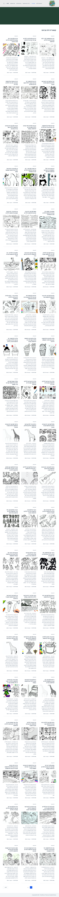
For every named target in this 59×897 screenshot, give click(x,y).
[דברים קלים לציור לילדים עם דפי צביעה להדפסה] (29, 48)
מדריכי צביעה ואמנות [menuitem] (26, 3)
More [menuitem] (8, 3)
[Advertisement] (29, 16)
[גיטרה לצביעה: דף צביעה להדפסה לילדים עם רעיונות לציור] (48, 478)
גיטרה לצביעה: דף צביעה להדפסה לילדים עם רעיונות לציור (47, 468)
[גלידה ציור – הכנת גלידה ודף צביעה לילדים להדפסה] (11, 307)
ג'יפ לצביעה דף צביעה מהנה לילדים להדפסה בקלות (30, 681)
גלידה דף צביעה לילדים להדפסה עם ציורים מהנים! (30, 383)
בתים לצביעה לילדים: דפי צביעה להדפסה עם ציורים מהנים (47, 724)
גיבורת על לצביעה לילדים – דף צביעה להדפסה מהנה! (29, 468)
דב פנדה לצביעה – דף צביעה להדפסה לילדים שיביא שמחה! (30, 170)
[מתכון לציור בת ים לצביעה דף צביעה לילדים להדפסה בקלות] (48, 776)
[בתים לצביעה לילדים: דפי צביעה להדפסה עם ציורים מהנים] (48, 733)
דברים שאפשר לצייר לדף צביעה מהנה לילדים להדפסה (47, 40)
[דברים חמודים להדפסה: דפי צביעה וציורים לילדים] (48, 135)
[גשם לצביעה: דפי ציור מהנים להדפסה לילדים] (29, 221)
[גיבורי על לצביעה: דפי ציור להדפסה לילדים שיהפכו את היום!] (11, 521)
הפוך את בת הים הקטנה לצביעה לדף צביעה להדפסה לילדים (11, 849)
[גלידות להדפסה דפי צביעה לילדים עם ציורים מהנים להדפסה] (29, 307)
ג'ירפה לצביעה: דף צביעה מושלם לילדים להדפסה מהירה (48, 681)
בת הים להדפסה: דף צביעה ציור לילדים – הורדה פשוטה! (49, 849)
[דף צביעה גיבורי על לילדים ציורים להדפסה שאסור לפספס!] (11, 564)
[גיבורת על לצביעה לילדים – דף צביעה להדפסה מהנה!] (29, 478)
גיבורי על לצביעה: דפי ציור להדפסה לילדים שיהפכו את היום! (12, 511)
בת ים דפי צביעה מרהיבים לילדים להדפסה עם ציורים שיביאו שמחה (11, 767)
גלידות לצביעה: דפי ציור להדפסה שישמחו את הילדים (48, 297)
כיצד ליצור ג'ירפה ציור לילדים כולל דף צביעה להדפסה (12, 638)
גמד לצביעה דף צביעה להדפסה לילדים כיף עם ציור (30, 254)
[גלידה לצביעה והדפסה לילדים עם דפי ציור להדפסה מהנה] (29, 349)
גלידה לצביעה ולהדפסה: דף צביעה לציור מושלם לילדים (48, 340)
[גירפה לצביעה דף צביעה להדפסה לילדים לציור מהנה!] (11, 435)
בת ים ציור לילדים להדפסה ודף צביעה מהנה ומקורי (31, 724)
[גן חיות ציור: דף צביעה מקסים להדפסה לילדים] (11, 221)
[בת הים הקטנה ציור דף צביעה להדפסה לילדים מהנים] (29, 859)
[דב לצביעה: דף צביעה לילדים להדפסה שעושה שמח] (11, 180)
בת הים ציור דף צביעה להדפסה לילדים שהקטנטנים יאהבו (30, 808)
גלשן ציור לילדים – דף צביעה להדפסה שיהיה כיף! (12, 254)
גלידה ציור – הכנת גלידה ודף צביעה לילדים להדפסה (11, 297)
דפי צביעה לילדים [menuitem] (39, 3)
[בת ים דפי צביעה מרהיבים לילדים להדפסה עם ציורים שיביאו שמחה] (11, 776)
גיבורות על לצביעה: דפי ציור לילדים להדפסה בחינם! (48, 597)
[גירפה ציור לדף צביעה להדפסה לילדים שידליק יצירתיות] (29, 435)
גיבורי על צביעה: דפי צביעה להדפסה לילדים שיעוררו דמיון (48, 511)
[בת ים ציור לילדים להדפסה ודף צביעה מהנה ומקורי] (29, 733)
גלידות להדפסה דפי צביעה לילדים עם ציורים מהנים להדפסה (30, 297)
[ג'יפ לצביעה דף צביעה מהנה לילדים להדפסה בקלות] (29, 691)
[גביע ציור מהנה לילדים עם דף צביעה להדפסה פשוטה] (48, 648)
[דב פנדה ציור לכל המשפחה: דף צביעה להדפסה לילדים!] (48, 180)
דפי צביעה (52, 36)
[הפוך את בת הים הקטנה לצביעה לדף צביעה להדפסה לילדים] (11, 859)
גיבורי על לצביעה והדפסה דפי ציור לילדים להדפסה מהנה (30, 511)
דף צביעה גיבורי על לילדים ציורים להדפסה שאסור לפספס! (12, 554)
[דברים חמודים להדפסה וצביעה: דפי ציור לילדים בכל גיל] (11, 92)
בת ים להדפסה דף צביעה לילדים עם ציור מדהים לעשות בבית (29, 767)
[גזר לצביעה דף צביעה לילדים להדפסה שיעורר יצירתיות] (11, 606)
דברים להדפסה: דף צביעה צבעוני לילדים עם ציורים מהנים (30, 83)
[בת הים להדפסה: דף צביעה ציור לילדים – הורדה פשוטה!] (48, 859)
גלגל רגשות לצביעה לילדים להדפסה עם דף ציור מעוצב (12, 383)
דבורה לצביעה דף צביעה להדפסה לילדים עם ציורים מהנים (11, 127)
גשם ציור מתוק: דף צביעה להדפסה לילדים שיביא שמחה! (48, 213)
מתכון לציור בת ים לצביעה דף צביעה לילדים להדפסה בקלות (47, 767)
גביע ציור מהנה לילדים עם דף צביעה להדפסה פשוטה (48, 638)
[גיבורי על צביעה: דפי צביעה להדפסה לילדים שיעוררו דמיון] (48, 521)
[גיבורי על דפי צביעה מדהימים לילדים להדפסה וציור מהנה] (29, 564)
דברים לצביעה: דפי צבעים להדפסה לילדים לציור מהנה (12, 40)
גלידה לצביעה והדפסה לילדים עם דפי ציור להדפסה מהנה (30, 340)
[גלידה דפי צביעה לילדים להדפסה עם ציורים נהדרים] (48, 392)
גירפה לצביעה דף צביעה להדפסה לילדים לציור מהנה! (11, 425)
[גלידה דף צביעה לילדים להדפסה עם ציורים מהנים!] (29, 392)
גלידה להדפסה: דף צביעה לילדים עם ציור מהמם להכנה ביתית (12, 340)
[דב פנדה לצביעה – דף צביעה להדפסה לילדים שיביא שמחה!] (29, 180)
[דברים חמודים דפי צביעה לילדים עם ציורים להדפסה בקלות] (29, 137)
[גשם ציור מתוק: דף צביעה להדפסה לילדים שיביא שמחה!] (48, 222)
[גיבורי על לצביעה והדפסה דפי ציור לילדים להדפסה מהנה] (29, 521)
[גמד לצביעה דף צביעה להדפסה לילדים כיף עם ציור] (29, 264)
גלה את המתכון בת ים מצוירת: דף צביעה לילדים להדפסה (11, 724)
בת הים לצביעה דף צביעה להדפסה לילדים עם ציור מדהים (12, 808)
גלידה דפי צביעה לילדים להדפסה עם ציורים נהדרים (48, 383)
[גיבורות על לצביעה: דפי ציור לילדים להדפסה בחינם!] (48, 606)
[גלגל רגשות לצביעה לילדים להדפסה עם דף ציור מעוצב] (11, 392)
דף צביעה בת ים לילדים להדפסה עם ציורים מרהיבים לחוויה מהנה (48, 808)
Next (6, 887)
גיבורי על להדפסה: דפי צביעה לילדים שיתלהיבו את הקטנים (48, 554)
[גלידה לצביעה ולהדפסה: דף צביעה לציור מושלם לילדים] (48, 349)
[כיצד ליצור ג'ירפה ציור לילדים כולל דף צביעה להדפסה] (11, 648)
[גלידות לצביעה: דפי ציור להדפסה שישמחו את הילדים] (48, 307)
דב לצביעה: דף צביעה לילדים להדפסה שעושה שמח (12, 170)
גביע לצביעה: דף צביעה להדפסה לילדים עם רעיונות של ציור (30, 638)
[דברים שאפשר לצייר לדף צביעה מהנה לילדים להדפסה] (48, 50)
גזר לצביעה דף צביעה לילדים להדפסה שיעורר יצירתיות (12, 597)
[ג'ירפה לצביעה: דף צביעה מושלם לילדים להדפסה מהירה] (48, 691)
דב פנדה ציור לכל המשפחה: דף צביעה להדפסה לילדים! (49, 170)
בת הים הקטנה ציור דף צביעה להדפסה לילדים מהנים (30, 849)
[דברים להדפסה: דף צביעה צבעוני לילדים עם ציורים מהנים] (29, 92)
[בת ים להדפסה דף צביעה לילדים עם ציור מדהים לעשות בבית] (29, 776)
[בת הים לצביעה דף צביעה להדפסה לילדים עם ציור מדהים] (11, 818)
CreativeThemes (52, 894)
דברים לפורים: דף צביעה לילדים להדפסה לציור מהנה (48, 83)
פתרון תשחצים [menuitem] (12, 3)
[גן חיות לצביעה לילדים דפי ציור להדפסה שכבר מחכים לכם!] (48, 264)
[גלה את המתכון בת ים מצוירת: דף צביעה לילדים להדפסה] (11, 733)
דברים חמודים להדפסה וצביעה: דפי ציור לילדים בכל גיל (12, 83)
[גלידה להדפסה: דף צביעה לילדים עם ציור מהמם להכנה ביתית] (11, 349)
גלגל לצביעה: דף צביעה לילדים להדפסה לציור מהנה (48, 425)
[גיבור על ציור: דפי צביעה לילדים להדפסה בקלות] (29, 605)
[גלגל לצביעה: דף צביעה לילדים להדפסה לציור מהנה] (48, 435)
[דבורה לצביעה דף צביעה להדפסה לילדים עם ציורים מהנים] (11, 137)
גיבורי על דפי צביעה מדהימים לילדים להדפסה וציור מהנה (31, 554)
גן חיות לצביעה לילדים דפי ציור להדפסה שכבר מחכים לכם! (48, 254)
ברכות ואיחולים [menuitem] (18, 3)
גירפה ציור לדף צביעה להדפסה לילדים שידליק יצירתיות (30, 425)
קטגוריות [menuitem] (33, 3)
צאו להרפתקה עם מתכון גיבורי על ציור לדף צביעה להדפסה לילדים (11, 468)
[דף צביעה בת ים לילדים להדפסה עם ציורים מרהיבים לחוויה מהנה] (48, 818)
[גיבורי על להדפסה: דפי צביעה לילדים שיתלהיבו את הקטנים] (48, 564)
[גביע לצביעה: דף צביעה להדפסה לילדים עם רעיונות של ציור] (29, 648)
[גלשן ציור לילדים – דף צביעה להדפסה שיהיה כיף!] (11, 264)
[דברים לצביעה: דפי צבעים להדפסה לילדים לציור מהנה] (11, 50)
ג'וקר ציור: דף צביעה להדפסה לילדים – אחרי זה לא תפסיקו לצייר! (12, 681)
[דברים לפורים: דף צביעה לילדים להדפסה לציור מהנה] (48, 92)
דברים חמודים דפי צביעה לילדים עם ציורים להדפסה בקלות (29, 127)
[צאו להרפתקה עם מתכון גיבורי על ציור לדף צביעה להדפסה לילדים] (11, 478)
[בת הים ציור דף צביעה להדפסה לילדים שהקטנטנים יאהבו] (29, 818)
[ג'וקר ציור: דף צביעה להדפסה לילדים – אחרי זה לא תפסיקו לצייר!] (11, 691)
